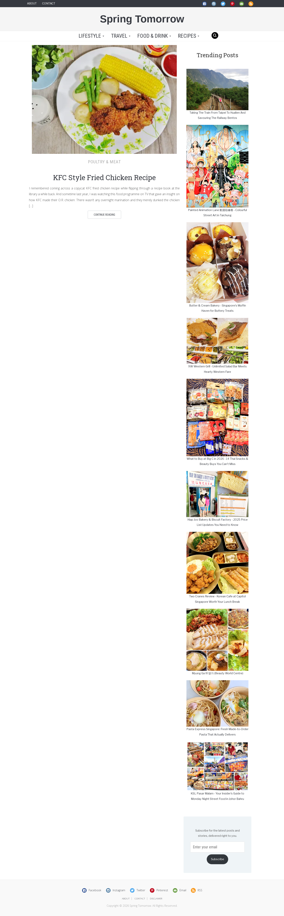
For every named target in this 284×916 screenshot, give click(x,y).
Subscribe (217, 859)
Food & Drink (153, 36)
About (32, 3)
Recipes (187, 36)
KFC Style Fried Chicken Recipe (104, 177)
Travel (119, 36)
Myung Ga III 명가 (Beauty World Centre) (217, 673)
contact (139, 898)
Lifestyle (89, 36)
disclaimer (156, 898)
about (126, 898)
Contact (48, 3)
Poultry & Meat (104, 161)
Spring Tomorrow (142, 19)
